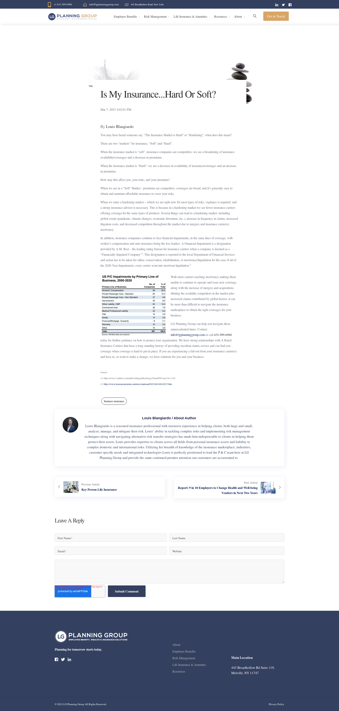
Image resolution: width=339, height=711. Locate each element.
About (238, 16)
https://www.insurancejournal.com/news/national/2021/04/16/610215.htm (138, 384)
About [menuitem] (176, 645)
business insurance (114, 401)
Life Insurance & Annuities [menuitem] (189, 665)
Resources (220, 16)
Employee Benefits (125, 16)
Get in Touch (276, 16)
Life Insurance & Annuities (190, 16)
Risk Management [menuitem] (183, 658)
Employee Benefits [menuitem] (184, 651)
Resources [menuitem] (178, 671)
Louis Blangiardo (120, 126)
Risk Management (155, 16)
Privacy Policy (276, 704)
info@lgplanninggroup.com (188, 335)
